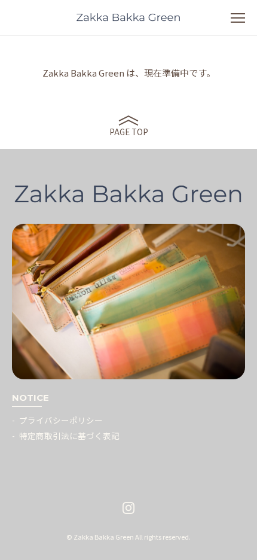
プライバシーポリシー (61, 420)
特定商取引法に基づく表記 (69, 436)
